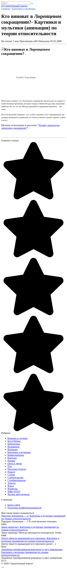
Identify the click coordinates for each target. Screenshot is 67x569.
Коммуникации (15, 455)
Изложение (13, 446)
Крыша (11, 460)
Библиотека (13, 444)
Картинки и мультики (19, 452)
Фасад (10, 486)
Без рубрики (14, 441)
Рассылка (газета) (16, 469)
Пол (9, 466)
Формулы (12, 488)
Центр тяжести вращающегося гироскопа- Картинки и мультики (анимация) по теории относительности (30, 539)
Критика (12, 458)
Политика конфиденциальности (24, 507)
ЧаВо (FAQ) (13, 491)
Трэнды (11, 483)
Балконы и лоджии (17, 438)
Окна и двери (14, 463)
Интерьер (12, 449)
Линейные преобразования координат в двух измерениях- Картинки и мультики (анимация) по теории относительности (32, 552)
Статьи (11, 474)
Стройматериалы (16, 480)
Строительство (15, 477)
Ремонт (11, 472)
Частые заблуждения (18, 494)
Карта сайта (13, 505)
